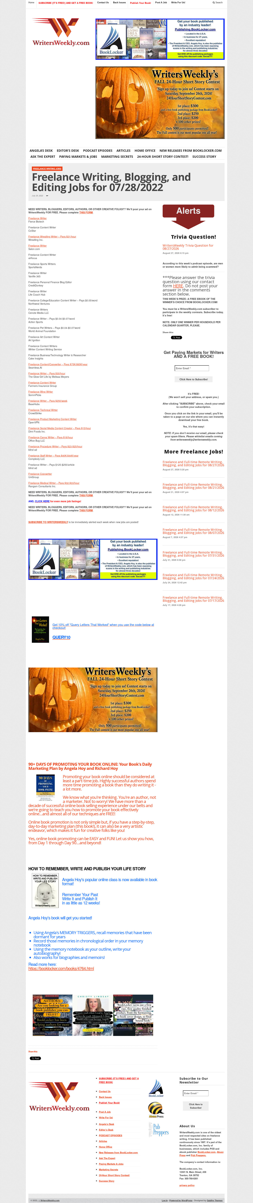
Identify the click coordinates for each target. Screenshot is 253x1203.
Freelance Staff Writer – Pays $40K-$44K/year (53, 455)
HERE (178, 285)
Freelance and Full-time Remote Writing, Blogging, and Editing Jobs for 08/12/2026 (193, 508)
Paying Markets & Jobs (78, 156)
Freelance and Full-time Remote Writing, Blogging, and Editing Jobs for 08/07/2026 (193, 531)
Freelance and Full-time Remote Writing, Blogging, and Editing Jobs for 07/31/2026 (193, 553)
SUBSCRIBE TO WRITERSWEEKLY (48, 522)
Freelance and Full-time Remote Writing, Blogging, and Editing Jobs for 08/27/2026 (193, 463)
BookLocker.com (206, 1152)
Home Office (145, 150)
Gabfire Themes (215, 1200)
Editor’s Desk (68, 150)
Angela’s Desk (41, 150)
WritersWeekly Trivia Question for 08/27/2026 (188, 247)
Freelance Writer (37, 218)
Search (219, 2)
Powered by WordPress (180, 1200)
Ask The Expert (42, 156)
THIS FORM (86, 212)
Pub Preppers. (198, 1155)
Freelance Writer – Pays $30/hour (46, 373)
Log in (165, 1200)
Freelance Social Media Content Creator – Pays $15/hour (59, 428)
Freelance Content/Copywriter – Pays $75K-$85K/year (57, 364)
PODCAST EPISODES (97, 150)
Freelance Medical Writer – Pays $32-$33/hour (53, 483)
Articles (123, 150)
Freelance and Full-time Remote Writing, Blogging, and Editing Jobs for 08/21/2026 (193, 486)
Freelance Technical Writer (43, 410)
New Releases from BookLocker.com (191, 150)
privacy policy (187, 1185)
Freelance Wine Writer (40, 391)
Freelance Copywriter (40, 474)
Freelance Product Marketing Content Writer (52, 419)
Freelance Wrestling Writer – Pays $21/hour (52, 236)
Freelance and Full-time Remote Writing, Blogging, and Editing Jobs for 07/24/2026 (193, 576)
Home (31, 2)
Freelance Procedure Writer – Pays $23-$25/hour (55, 446)
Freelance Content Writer (42, 382)
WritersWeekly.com (49, 1200)
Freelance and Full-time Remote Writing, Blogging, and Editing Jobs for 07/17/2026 (193, 599)
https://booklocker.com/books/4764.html (61, 968)
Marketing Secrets (117, 156)
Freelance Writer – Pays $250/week (47, 400)
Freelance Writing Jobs (47, 168)
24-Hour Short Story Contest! (162, 156)
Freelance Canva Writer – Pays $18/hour (50, 437)
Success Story (204, 156)
